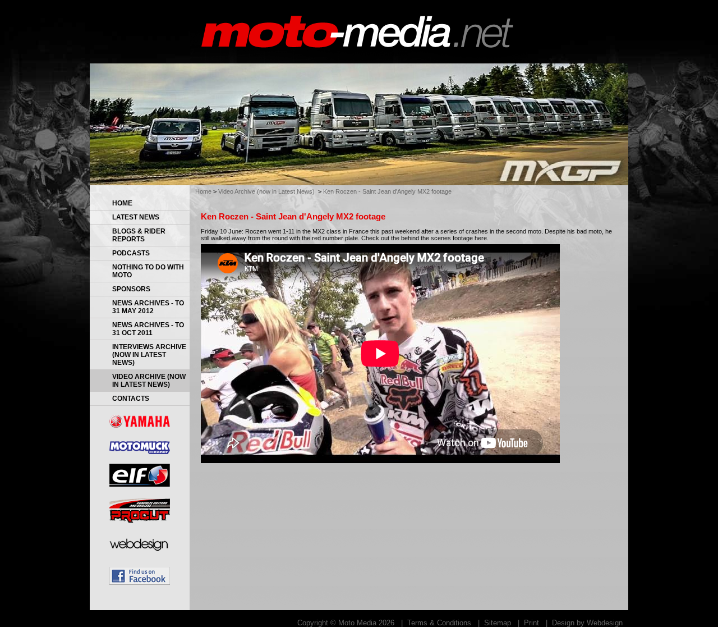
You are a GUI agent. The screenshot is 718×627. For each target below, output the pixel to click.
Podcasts (131, 253)
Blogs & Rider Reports (138, 235)
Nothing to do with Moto (148, 271)
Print (531, 623)
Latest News (135, 217)
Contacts (130, 398)
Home (122, 203)
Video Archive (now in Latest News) (149, 380)
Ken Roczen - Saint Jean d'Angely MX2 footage (387, 191)
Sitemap (497, 623)
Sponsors (131, 289)
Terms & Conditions (439, 623)
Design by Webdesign (587, 623)
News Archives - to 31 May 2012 (148, 307)
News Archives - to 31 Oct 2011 (148, 329)
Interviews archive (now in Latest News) (149, 355)
